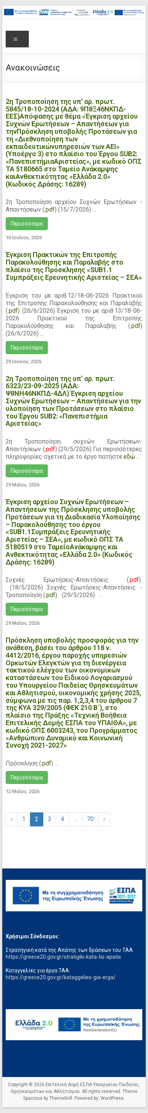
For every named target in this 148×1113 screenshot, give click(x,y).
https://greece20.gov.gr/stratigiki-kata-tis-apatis (63, 957)
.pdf (13, 310)
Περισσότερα (27, 224)
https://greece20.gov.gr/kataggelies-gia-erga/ (61, 977)
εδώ (129, 456)
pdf (50, 209)
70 (90, 819)
